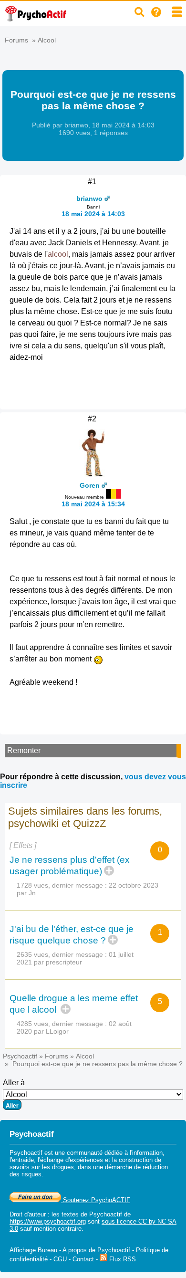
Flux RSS (121, 1259)
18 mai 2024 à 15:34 (93, 504)
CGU (60, 1259)
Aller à (14, 1083)
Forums (16, 40)
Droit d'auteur (28, 1214)
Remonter (24, 750)
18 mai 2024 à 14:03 (93, 214)
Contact (83, 1259)
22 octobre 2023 (133, 885)
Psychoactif (20, 1056)
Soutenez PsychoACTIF (95, 1200)
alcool (58, 254)
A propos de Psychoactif (96, 1250)
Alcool (47, 40)
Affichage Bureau (33, 1250)
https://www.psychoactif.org (48, 1221)
